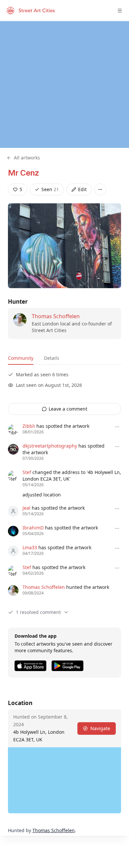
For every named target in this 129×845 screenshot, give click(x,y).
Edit (82, 189)
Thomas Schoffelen (56, 316)
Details (51, 358)
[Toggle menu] (120, 10)
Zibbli (28, 426)
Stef (26, 472)
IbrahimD (33, 527)
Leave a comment (68, 409)
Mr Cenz (23, 173)
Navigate (100, 728)
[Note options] (117, 427)
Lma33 (29, 547)
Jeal (26, 508)
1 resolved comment (38, 612)
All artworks (27, 157)
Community (20, 358)
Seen (50, 189)
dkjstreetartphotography (49, 446)
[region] (64, 84)
